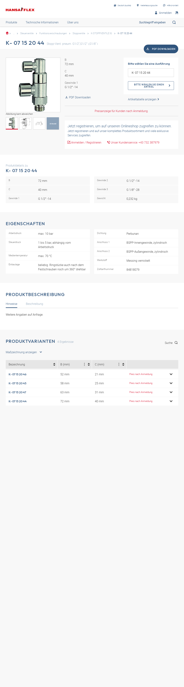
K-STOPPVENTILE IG (101, 33)
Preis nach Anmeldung (140, 374)
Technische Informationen (42, 22)
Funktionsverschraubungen (53, 33)
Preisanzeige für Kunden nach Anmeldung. (121, 111)
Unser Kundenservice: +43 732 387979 (134, 142)
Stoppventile (79, 33)
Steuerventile (27, 33)
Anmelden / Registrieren (85, 142)
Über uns (73, 22)
